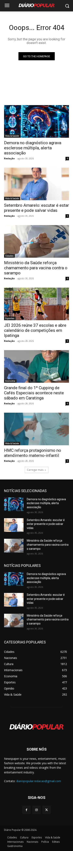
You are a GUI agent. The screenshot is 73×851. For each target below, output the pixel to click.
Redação (9, 158)
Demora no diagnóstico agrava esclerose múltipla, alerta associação (32, 147)
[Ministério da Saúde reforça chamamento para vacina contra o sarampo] (36, 241)
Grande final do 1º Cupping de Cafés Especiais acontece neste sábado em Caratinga (34, 392)
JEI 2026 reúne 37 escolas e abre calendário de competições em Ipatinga (35, 330)
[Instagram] (36, 810)
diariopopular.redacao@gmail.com (38, 781)
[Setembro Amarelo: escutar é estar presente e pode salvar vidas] (36, 184)
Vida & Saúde (12, 135)
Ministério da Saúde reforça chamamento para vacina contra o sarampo (35, 267)
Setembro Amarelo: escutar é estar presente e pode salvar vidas (36, 208)
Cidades (9, 255)
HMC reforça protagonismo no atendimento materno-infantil (32, 453)
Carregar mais (35, 470)
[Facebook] (26, 810)
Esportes (9, 318)
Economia (10, 380)
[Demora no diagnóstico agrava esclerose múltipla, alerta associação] (36, 121)
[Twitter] (46, 810)
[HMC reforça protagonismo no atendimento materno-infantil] (36, 429)
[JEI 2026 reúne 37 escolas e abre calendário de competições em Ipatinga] (36, 304)
